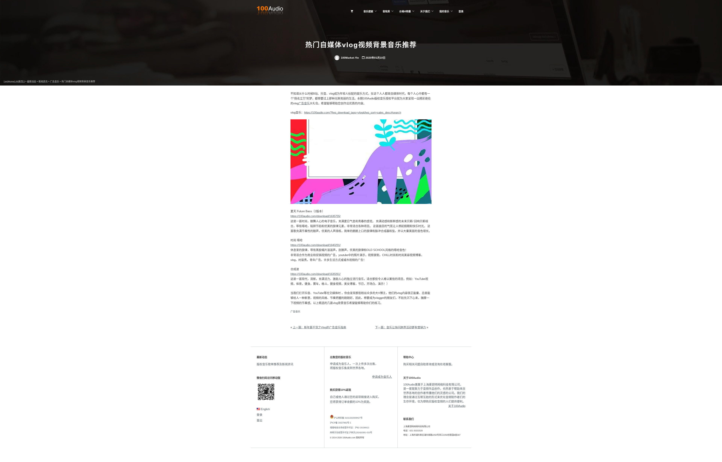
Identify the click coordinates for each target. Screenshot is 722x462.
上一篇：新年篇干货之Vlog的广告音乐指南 (319, 327)
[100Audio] (270, 11)
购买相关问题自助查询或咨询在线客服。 (428, 364)
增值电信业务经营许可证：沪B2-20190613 (349, 427)
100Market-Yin (349, 57)
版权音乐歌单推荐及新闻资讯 (275, 364)
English (265, 409)
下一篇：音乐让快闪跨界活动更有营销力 (400, 327)
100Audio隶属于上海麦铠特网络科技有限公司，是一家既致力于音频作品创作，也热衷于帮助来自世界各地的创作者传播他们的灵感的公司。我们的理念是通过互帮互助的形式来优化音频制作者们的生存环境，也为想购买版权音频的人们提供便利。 (434, 393)
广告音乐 (304, 103)
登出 (259, 420)
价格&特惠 (405, 11)
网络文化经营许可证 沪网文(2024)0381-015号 (351, 432)
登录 (461, 11)
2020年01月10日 (375, 57)
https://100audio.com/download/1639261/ (315, 274)
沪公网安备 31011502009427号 (348, 418)
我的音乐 (444, 11)
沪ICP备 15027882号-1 (340, 423)
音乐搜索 (368, 11)
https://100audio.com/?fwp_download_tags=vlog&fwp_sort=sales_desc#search (352, 112)
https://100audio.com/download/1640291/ (315, 245)
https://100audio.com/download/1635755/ (315, 216)
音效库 (386, 11)
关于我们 (425, 11)
